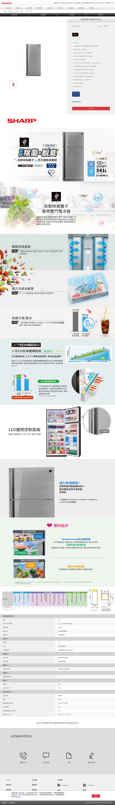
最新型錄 (34, 784)
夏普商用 (108, 3)
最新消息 (56, 3)
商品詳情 (14, 14)
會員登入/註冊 (64, 3)
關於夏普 (8, 784)
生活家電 (29, 8)
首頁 (5, 11)
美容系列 (60, 8)
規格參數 (43, 14)
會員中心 (71, 3)
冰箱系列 (17, 11)
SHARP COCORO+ (99, 3)
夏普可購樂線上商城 (87, 3)
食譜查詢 (34, 789)
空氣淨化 (18, 8)
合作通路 (34, 780)
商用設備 (81, 8)
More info (17, 796)
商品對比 (105, 25)
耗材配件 (91, 8)
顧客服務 (77, 3)
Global (8, 780)
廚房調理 (39, 8)
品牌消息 (8, 789)
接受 (96, 796)
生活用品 (50, 8)
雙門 (22, 11)
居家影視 (8, 8)
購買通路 (91, 108)
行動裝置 (70, 8)
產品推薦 (71, 14)
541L (75, 34)
